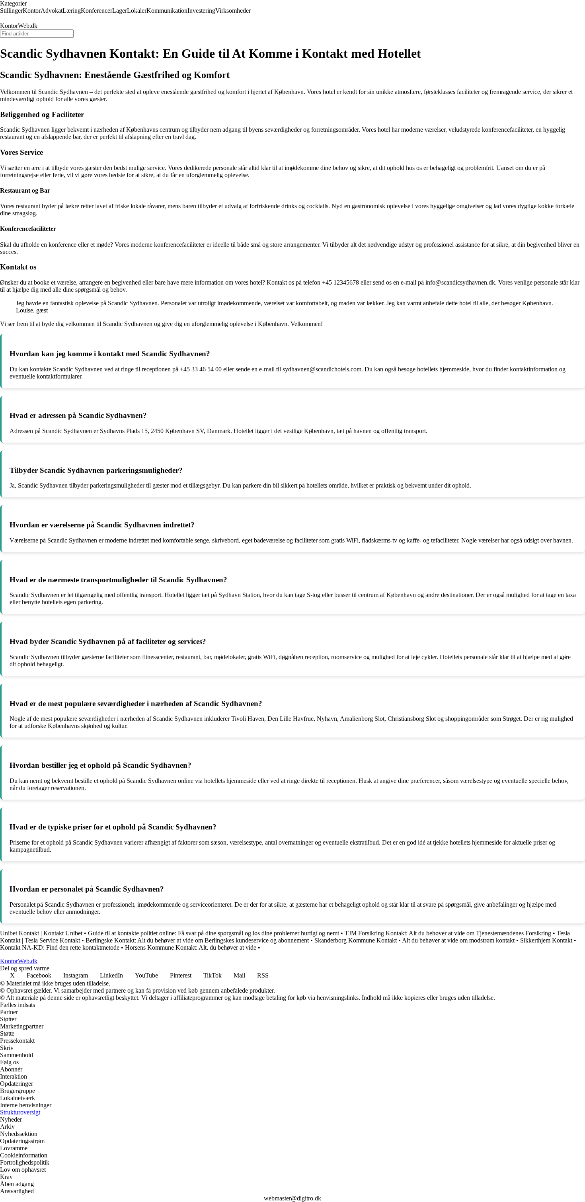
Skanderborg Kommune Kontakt (355, 940)
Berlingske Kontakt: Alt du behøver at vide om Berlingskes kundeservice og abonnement (197, 940)
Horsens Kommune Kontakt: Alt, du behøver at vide (190, 947)
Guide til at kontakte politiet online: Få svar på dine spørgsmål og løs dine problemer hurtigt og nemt (213, 933)
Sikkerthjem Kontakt (546, 940)
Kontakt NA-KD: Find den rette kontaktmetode (59, 947)
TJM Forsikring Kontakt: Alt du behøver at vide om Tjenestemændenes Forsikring (448, 933)
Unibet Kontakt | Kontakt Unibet (41, 933)
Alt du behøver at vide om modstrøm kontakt (458, 940)
